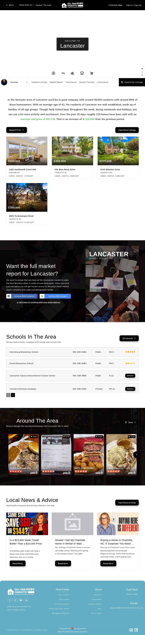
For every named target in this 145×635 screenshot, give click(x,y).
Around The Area (86, 82)
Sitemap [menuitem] (38, 630)
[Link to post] (27, 524)
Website (130, 376)
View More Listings (127, 130)
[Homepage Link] (72, 5)
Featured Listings (39, 82)
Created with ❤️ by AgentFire (72, 628)
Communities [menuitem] (96, 599)
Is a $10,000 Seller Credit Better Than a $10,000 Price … (26, 544)
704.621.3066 (116, 5)
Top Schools (70, 82)
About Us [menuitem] (98, 595)
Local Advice (102, 82)
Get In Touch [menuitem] (96, 613)
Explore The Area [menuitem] (43, 5)
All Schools (127, 338)
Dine (130, 422)
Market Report (56, 82)
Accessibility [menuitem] (27, 630)
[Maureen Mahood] (4, 82)
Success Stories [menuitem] (95, 604)
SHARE (34, 436)
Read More (18, 563)
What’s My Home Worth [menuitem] (59, 609)
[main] (72, 295)
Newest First (15, 130)
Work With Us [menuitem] (25, 5)
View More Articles (127, 502)
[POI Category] (53, 73)
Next (136, 454)
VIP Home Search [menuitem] (61, 604)
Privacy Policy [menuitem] (14, 630)
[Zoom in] (142, 68)
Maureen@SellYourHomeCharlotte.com (126, 608)
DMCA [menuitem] (45, 630)
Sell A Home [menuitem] (64, 599)
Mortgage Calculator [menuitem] (60, 613)
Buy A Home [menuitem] (63, 595)
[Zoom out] (142, 72)
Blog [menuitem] (100, 609)
